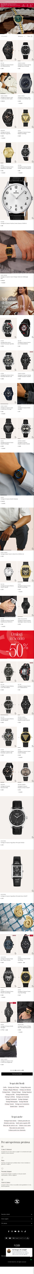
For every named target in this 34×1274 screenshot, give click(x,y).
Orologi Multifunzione (22, 1094)
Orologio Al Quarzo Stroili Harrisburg (24, 959)
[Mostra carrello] (32, 10)
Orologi (17, 14)
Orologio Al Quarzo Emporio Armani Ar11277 (24, 787)
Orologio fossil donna (10, 1120)
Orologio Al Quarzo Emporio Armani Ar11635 (24, 443)
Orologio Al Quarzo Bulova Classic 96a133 (7, 586)
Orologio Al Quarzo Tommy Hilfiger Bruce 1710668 (24, 65)
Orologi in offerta (10, 1097)
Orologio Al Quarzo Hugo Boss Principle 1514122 (12, 842)
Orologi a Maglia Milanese (10, 1089)
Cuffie (5, 1087)
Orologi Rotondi (23, 1101)
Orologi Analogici (23, 1099)
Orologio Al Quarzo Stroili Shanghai (7, 1027)
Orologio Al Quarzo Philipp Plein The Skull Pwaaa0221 (24, 1027)
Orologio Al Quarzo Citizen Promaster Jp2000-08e (7, 752)
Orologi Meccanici (25, 1087)
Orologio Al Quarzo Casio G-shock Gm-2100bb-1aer (24, 98)
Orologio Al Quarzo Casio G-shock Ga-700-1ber (7, 408)
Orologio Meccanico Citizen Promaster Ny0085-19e (7, 343)
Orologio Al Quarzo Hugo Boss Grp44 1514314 (7, 959)
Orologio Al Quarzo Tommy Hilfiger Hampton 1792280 (24, 376)
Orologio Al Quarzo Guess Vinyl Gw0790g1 (24, 992)
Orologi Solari (6, 1092)
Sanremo (21, 1106)
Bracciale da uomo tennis (17, 1128)
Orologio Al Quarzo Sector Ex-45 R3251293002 (24, 343)
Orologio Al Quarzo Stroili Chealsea (9, 499)
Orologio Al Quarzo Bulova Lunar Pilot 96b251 (7, 687)
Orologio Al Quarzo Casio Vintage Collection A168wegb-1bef (14, 277)
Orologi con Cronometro (22, 1104)
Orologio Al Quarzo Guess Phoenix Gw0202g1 (24, 586)
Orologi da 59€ (10, 1094)
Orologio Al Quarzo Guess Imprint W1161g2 (7, 443)
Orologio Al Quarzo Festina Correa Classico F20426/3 (24, 167)
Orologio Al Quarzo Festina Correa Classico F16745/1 (14, 223)
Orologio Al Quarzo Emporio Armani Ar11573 (24, 719)
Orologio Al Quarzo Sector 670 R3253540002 (7, 65)
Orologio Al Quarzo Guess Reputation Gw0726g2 (7, 167)
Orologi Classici (9, 1104)
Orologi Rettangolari (12, 1101)
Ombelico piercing (9, 1123)
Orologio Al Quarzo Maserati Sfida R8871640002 (5, 787)
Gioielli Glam (13, 1106)
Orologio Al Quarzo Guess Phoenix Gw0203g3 (7, 992)
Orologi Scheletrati (11, 1099)
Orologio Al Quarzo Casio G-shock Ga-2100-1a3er (7, 98)
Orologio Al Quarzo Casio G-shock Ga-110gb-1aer (7, 1061)
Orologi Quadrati (27, 1092)
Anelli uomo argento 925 (23, 1123)
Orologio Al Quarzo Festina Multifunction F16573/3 (7, 621)
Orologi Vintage (16, 1092)
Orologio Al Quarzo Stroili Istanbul (24, 408)
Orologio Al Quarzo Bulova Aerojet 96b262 (7, 719)
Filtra (28, 36)
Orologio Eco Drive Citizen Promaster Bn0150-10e (7, 376)
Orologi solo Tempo (13, 1087)
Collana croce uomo (25, 1125)
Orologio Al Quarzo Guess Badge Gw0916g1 (24, 133)
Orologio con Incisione (22, 1097)
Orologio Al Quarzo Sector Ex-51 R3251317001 (24, 687)
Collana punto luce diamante (16, 1130)
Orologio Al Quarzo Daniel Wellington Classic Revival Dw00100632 (24, 621)
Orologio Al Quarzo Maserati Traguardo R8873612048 (5, 133)
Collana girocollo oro (24, 1120)
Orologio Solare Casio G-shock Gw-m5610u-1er (12, 554)
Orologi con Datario (25, 1089)
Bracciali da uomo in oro (10, 1125)
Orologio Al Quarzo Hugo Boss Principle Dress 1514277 (14, 896)
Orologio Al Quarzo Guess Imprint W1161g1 (24, 752)
